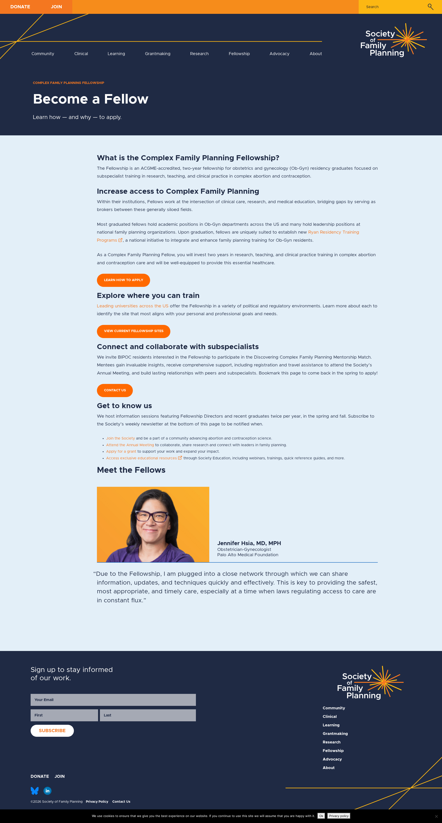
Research (199, 54)
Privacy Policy (97, 801)
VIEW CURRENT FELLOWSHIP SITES (133, 331)
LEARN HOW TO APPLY (123, 280)
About (316, 54)
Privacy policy (339, 816)
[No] (436, 816)
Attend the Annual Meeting (130, 445)
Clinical (81, 54)
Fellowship (239, 54)
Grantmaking (157, 54)
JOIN (56, 7)
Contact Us (121, 801)
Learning (116, 54)
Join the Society (120, 438)
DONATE (20, 7)
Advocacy (280, 54)
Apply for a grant (121, 451)
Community (43, 54)
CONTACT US (115, 390)
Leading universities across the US (133, 306)
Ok (321, 816)
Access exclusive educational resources (141, 458)
